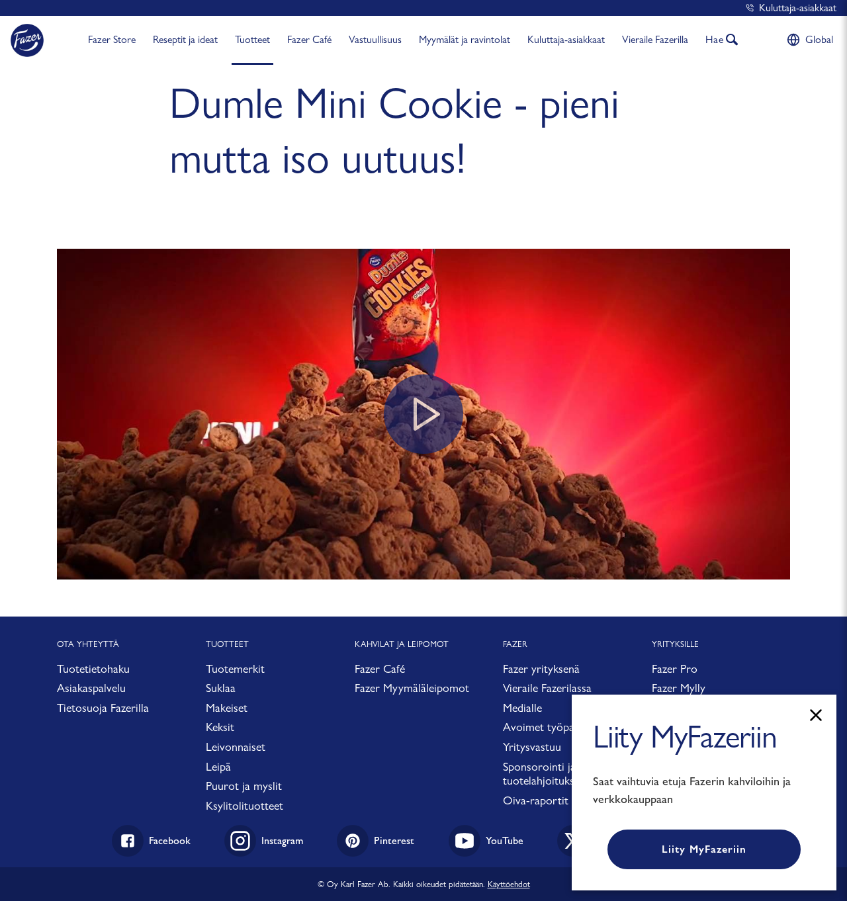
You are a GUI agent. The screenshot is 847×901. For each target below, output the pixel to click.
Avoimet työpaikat (547, 727)
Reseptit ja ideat (185, 39)
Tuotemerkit (235, 668)
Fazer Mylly (678, 688)
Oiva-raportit (535, 800)
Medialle (522, 707)
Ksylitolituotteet (244, 805)
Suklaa (221, 688)
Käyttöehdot (509, 884)
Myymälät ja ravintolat (464, 39)
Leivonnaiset (235, 746)
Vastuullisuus (375, 39)
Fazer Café (309, 39)
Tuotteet (252, 39)
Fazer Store (112, 39)
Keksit (220, 727)
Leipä (218, 766)
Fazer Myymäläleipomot (412, 688)
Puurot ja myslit (244, 786)
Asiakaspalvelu (91, 688)
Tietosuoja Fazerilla (103, 707)
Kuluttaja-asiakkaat (797, 7)
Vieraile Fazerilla (655, 39)
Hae (714, 39)
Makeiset (226, 707)
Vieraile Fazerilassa (547, 688)
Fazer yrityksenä (541, 668)
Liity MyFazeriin (704, 849)
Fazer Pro (674, 668)
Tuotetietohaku (93, 668)
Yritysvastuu (532, 746)
